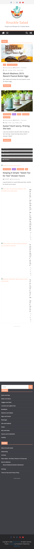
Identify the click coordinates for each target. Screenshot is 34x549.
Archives (3, 455)
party (21, 122)
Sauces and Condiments (8, 434)
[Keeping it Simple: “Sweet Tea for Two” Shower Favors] (17, 165)
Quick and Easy (5, 395)
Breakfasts (4, 409)
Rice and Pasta (5, 430)
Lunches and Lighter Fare (8, 406)
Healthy (3, 437)
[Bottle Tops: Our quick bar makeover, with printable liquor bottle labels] (14, 215)
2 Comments (23, 67)
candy (5, 70)
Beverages (4, 420)
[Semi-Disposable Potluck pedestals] (14, 260)
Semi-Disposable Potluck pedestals (30, 255)
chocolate (10, 70)
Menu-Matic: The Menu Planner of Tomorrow (14, 458)
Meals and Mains (6, 399)
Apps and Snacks (6, 416)
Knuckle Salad (17, 22)
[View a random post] (31, 33)
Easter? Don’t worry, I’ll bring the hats (16, 127)
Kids (4, 64)
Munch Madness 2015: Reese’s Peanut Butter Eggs (15, 74)
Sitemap (3, 469)
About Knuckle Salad (7, 448)
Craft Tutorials (7, 114)
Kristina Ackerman (8, 67)
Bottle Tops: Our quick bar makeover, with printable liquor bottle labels (30, 210)
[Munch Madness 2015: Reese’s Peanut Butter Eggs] (17, 53)
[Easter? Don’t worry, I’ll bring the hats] (17, 101)
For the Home (7, 117)
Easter (14, 70)
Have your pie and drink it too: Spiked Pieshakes (30, 295)
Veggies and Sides (6, 402)
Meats (3, 427)
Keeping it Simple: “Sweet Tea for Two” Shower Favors (16, 174)
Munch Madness (6, 462)
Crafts (14, 114)
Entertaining (26, 114)
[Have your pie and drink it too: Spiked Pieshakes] (14, 300)
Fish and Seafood (6, 423)
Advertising (4, 451)
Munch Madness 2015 (12, 64)
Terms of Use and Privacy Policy (10, 472)
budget (6, 122)
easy (13, 122)
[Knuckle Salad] (3, 33)
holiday (17, 122)
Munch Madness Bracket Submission (13, 465)
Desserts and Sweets (7, 413)
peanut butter (20, 70)
